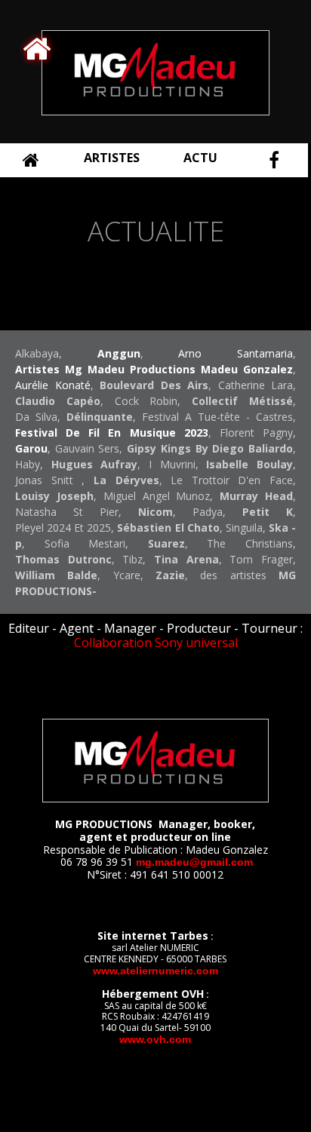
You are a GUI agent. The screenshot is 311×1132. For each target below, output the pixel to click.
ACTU (200, 157)
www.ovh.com (155, 1039)
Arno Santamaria (235, 353)
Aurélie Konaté (53, 385)
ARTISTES (112, 157)
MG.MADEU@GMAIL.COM (194, 862)
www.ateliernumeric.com (155, 971)
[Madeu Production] (155, 111)
